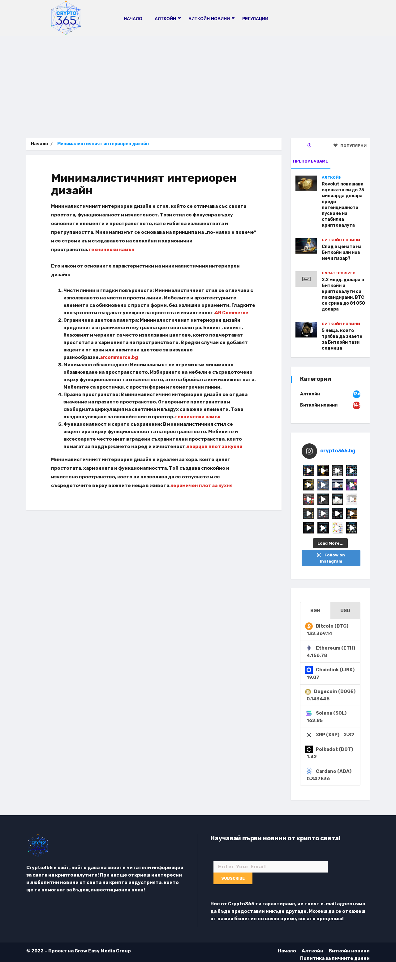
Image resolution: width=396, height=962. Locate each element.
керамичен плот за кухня (201, 485)
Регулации (255, 18)
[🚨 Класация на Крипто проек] (308, 527)
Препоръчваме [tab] (310, 161)
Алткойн (332, 177)
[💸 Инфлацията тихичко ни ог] (351, 499)
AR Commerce (231, 313)
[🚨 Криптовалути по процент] (308, 470)
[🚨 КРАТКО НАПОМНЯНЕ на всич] (323, 527)
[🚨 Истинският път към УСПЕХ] (351, 527)
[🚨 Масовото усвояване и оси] (308, 484)
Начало (133, 18)
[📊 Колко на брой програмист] (323, 513)
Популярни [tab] (353, 145)
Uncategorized (338, 273)
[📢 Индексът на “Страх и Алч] (337, 499)
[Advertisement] (198, 82)
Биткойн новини (341, 240)
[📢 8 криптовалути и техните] (351, 470)
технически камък (111, 249)
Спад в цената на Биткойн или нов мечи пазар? (342, 252)
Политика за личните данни (335, 958)
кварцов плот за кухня (214, 446)
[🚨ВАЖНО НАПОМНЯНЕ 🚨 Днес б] (337, 484)
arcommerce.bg (119, 357)
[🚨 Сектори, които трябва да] (323, 484)
